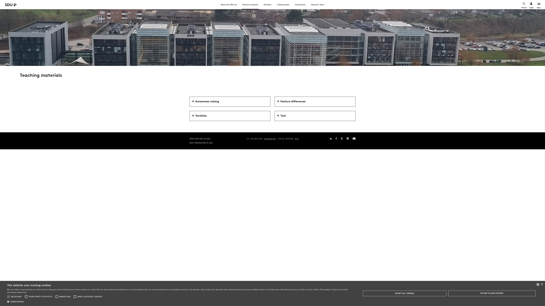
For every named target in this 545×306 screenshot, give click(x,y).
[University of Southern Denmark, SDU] (11, 4)
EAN (297, 139)
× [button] (542, 284)
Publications (300, 4)
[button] (8, 296)
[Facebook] (336, 139)
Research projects (250, 4)
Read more (22, 292)
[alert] (272, 293)
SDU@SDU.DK (270, 139)
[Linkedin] (331, 139)
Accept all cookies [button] (404, 293)
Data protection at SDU (201, 143)
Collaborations (283, 4)
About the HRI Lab (229, 4)
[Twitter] (342, 139)
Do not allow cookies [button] (491, 293)
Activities (267, 4)
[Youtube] (354, 139)
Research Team (317, 4)
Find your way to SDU (200, 139)
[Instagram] (348, 139)
